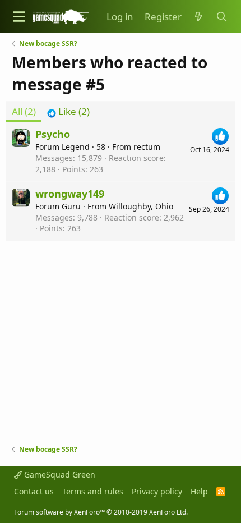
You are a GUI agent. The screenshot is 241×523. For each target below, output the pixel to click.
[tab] (68, 112)
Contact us (34, 491)
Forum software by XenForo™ (101, 512)
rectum (146, 146)
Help (199, 491)
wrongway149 (69, 193)
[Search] (221, 16)
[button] (19, 16)
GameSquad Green (58, 474)
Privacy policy (157, 491)
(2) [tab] (24, 111)
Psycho (52, 134)
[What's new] (198, 16)
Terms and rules (92, 491)
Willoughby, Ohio (141, 206)
